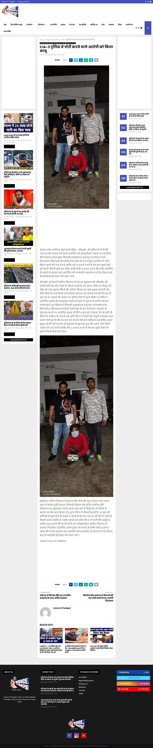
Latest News (61, 43)
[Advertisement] (76, 230)
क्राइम (63, 25)
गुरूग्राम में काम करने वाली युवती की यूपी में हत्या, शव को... (17, 249)
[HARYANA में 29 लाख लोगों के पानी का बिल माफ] (18, 122)
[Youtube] (142, 28)
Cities (81, 693)
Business (82, 687)
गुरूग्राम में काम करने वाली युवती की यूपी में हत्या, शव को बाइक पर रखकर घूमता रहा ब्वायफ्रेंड (56, 702)
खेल (103, 25)
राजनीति (53, 25)
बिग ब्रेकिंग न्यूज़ (16, 25)
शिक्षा (120, 25)
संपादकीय (7, 31)
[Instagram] (139, 28)
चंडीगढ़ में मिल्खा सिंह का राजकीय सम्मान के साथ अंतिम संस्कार (55, 596)
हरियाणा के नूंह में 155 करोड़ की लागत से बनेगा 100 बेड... (16, 212)
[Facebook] (137, 28)
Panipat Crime (70, 43)
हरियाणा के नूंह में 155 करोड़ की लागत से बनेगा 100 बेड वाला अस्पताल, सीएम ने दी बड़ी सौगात (57, 690)
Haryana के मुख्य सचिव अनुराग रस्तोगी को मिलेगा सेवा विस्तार (101, 648)
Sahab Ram (10, 180)
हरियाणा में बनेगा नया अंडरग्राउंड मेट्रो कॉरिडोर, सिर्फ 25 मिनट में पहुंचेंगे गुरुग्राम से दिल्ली (57, 678)
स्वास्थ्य (111, 25)
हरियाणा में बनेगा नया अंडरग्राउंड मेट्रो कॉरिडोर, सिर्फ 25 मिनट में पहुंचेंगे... (17, 174)
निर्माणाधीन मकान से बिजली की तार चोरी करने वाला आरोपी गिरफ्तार (98, 598)
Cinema (82, 690)
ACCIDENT (83, 677)
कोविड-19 (94, 25)
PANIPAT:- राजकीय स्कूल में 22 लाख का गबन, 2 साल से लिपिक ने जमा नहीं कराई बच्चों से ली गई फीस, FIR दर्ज (51, 649)
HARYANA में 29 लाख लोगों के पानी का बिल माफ (16, 136)
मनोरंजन (129, 25)
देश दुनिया (82, 25)
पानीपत (29, 25)
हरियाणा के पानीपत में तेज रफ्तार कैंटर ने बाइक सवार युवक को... (17, 324)
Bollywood (83, 684)
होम (5, 25)
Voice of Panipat (47, 55)
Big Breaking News (45, 43)
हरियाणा (41, 25)
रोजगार (72, 25)
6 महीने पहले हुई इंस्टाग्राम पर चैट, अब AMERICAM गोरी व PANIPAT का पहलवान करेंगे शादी (75, 649)
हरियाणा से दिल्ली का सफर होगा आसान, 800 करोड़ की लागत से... (17, 287)
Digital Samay (103, 746)
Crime (54, 43)
